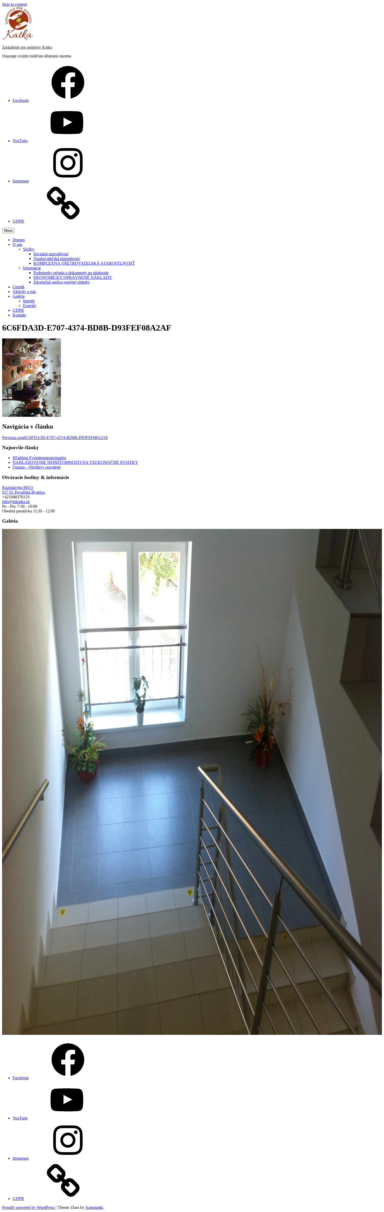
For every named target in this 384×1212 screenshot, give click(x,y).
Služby (28, 249)
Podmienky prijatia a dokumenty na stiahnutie (71, 272)
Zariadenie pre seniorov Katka (27, 47)
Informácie (32, 268)
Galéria (19, 296)
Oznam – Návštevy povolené (37, 467)
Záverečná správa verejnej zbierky (61, 282)
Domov (19, 240)
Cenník (19, 287)
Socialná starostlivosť (51, 254)
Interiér (29, 301)
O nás (17, 244)
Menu (8, 231)
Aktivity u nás (24, 291)
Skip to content (14, 4)
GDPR (18, 310)
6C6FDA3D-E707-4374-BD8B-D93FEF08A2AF (55, 437)
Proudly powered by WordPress (28, 1207)
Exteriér (29, 305)
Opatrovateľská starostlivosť (56, 258)
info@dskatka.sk (16, 501)
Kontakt (19, 315)
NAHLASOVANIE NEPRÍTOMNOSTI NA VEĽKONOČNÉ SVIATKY (75, 462)
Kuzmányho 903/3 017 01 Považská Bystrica (23, 489)
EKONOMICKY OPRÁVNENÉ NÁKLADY (72, 277)
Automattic (94, 1207)
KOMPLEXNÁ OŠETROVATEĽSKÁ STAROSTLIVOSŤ (84, 263)
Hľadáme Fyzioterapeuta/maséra (39, 457)
